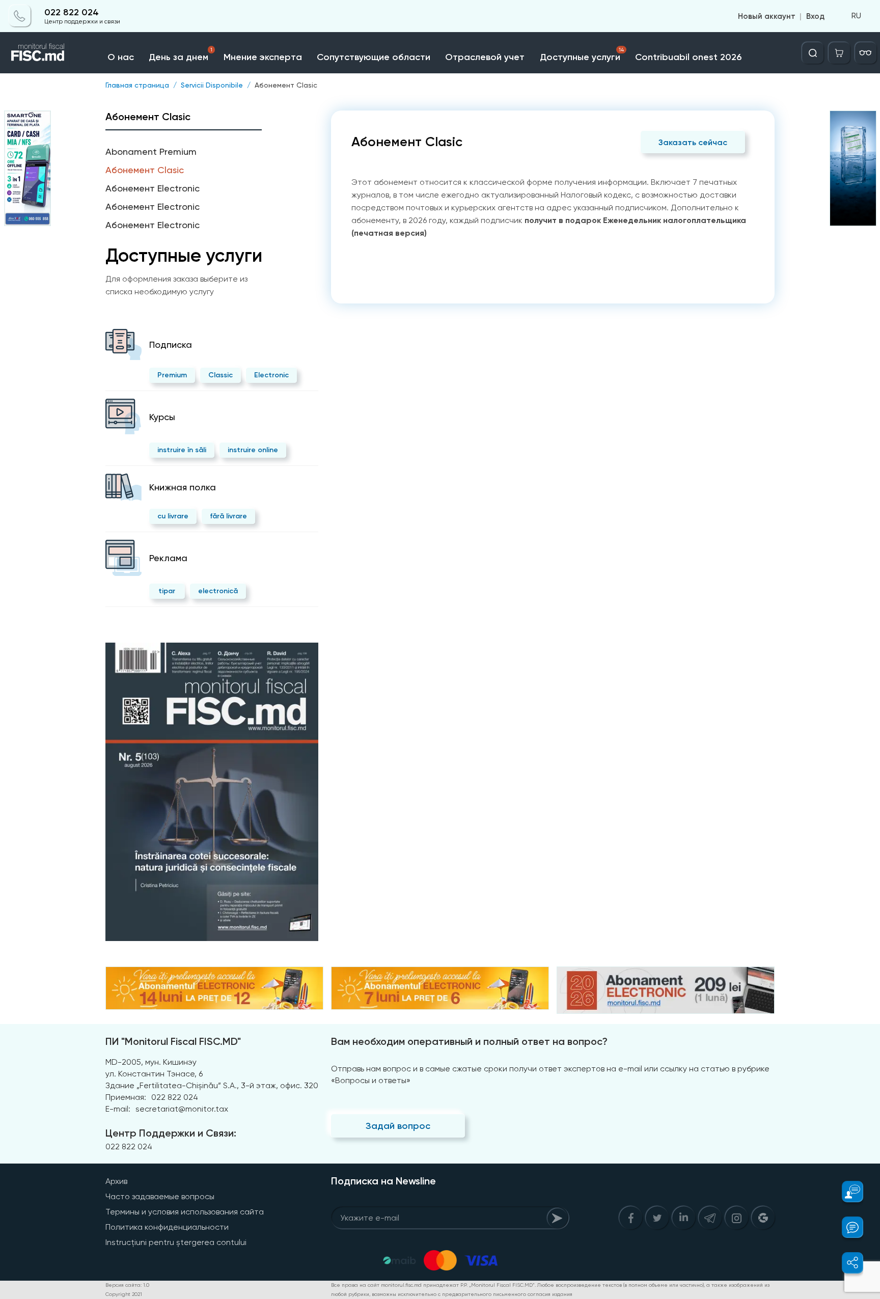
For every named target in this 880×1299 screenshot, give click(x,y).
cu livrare (172, 516)
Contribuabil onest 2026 (688, 57)
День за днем (180, 55)
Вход (815, 16)
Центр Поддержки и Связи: (170, 1133)
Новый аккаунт (766, 16)
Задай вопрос (398, 1125)
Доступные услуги (582, 55)
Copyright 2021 (123, 1294)
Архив (116, 1181)
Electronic (271, 375)
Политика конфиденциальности (167, 1227)
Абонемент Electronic (152, 188)
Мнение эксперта (263, 57)
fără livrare (228, 516)
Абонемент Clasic (286, 85)
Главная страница (137, 85)
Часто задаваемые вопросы (159, 1196)
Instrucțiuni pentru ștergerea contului (175, 1242)
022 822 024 (71, 12)
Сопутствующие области (373, 57)
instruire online (253, 450)
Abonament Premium (151, 151)
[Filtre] (865, 53)
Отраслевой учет (485, 57)
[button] (846, 1191)
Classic (220, 375)
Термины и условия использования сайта (184, 1212)
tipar (166, 591)
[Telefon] (20, 16)
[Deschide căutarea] (812, 53)
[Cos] (839, 53)
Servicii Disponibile (212, 85)
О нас (120, 57)
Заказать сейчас (692, 142)
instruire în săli (181, 450)
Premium (172, 375)
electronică (218, 591)
